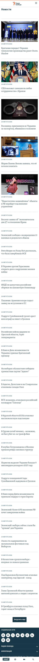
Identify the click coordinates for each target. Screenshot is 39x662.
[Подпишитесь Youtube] (18, 635)
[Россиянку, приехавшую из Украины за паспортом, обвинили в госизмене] (19, 109)
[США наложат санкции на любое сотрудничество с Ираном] (19, 72)
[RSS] (32, 635)
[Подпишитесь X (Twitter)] (13, 635)
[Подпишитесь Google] (3, 635)
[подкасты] (15, 659)
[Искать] (33, 659)
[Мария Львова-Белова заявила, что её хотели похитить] (19, 147)
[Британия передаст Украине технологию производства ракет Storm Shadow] (19, 31)
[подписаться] (8, 640)
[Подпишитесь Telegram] (22, 635)
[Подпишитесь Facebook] (8, 635)
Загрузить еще (19, 620)
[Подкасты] (3, 640)
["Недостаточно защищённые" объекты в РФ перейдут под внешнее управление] (19, 184)
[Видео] (24, 659)
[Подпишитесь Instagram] (27, 635)
